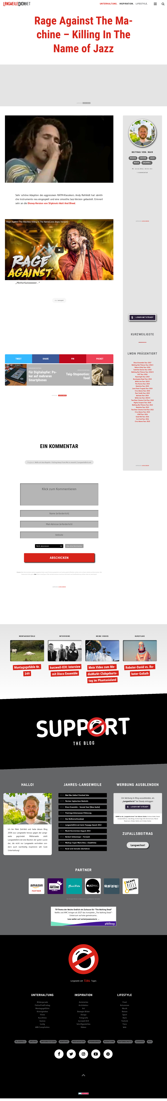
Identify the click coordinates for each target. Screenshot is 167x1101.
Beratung (109, 1041)
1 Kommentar (142, 172)
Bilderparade (42, 1002)
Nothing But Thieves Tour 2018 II (142, 372)
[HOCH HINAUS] (83, 1075)
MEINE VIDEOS (102, 636)
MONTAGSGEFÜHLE (27, 636)
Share (46, 359)
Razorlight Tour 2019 (142, 377)
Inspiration (84, 995)
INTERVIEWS (64, 636)
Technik (124, 1021)
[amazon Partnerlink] (36, 886)
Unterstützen (48, 1041)
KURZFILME (140, 636)
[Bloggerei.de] (83, 1093)
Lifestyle (124, 995)
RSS (150, 1041)
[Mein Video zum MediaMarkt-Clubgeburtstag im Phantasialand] (102, 662)
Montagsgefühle (42, 1008)
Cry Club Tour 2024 (142, 419)
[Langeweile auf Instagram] (83, 1054)
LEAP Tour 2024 (142, 414)
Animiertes (83, 1002)
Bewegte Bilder (83, 1011)
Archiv (33, 1041)
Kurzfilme (42, 1018)
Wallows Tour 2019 (142, 395)
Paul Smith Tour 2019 (142, 393)
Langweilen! (138, 845)
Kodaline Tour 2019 (142, 386)
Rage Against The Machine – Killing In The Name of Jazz (83, 34)
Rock (136, 163)
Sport (124, 1014)
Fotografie (83, 1018)
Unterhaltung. (109, 4)
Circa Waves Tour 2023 (142, 412)
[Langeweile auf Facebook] (59, 1054)
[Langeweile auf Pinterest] (108, 1054)
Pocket (99, 359)
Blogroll (21, 1041)
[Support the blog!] (83, 731)
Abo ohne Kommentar (74, 546)
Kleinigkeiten (42, 1011)
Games (42, 1021)
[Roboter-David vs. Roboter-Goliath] (140, 659)
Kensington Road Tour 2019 (142, 379)
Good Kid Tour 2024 (142, 417)
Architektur (83, 1005)
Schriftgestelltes (83, 1024)
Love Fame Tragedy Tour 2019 (142, 388)
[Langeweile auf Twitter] (71, 1054)
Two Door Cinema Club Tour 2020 (142, 400)
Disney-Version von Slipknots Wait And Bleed (51, 203)
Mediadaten (79, 1041)
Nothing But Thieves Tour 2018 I (142, 365)
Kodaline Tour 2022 (142, 407)
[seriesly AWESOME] (55, 886)
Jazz (152, 158)
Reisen (124, 1011)
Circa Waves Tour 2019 (142, 391)
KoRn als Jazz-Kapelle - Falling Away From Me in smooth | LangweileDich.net (63, 462)
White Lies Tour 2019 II (142, 398)
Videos (83, 1027)
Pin (72, 359)
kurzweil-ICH (83, 1021)
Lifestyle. (142, 4)
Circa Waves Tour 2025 (142, 421)
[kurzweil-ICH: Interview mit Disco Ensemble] (64, 659)
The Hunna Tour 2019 (142, 384)
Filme (42, 1014)
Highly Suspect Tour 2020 (142, 403)
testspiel (61, 300)
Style (125, 1018)
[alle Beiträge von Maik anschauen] (142, 133)
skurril (147, 163)
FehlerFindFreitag (42, 1005)
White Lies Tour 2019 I (142, 381)
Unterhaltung (42, 995)
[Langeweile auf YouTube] (96, 1054)
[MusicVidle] (74, 886)
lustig (42, 1024)
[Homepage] (19, 4)
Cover (143, 158)
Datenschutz (125, 1041)
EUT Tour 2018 (142, 374)
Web (124, 1027)
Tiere (125, 1024)
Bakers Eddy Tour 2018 (142, 367)
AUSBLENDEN (86, 103)
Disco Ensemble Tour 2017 (142, 363)
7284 (87, 981)
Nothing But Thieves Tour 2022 (142, 405)
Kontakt (64, 1041)
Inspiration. (126, 4)
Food (125, 1002)
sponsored (94, 1041)
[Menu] (155, 4)
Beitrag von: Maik (142, 152)
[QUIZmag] (93, 886)
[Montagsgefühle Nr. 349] (27, 659)
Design (84, 1014)
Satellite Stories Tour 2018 (142, 370)
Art (83, 1008)
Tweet (19, 359)
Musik (133, 158)
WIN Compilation (42, 1027)
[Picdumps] (112, 886)
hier (35, 574)
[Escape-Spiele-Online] (130, 886)
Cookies (140, 1041)
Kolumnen (124, 1005)
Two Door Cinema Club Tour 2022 (142, 410)
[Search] (163, 4)
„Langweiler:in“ (128, 801)
